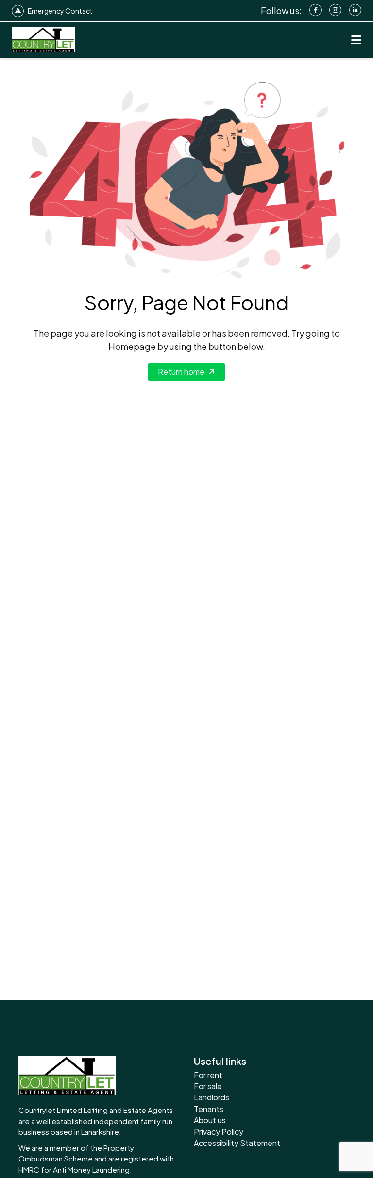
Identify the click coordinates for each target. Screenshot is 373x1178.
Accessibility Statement (237, 1143)
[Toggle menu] (356, 40)
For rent (208, 1075)
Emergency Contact (60, 10)
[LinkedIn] (355, 10)
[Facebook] (315, 10)
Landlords (211, 1097)
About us (210, 1120)
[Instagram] (335, 10)
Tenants (208, 1109)
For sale (208, 1086)
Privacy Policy (218, 1132)
